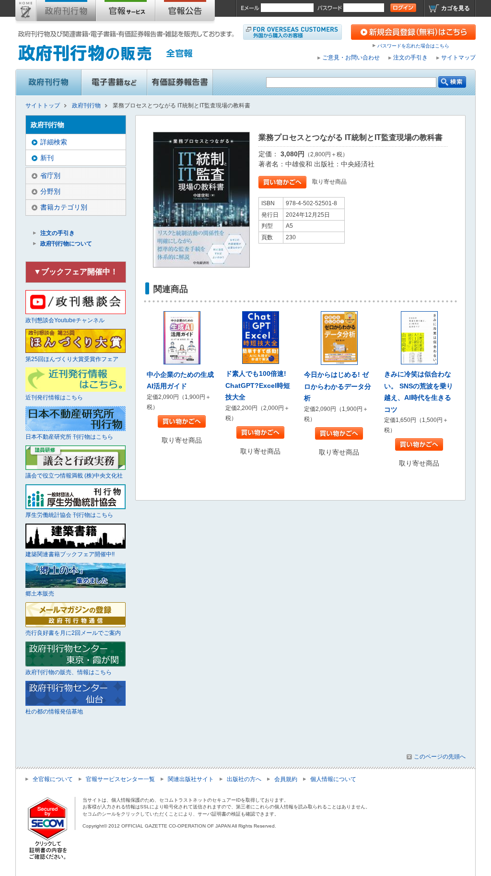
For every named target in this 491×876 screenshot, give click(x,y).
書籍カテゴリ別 (63, 207)
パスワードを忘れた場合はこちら (413, 45)
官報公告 (185, 12)
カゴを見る (455, 8)
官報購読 (125, 12)
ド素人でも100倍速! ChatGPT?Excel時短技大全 (257, 385)
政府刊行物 (66, 12)
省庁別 (50, 175)
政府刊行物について (66, 243)
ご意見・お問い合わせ (351, 57)
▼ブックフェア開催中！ (76, 272)
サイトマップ (458, 57)
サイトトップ (25, 12)
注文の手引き (410, 57)
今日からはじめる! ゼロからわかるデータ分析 (337, 386)
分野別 (50, 191)
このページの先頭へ (440, 756)
